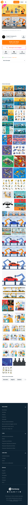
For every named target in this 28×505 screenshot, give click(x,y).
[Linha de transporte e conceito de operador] (8, 221)
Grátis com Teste (14, 42)
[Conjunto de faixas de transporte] (16, 285)
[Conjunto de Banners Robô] (8, 288)
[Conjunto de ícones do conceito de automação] (8, 140)
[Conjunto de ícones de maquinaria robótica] (8, 244)
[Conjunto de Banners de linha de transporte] (20, 164)
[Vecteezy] (2, 2)
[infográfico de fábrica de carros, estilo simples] (8, 266)
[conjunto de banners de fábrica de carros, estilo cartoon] (6, 315)
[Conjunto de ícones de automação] (8, 152)
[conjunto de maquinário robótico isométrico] (8, 256)
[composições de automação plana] (8, 91)
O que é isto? (14, 57)
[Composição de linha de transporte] (8, 208)
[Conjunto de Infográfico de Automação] (19, 152)
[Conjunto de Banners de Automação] (8, 128)
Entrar (22, 2)
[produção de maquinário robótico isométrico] (7, 187)
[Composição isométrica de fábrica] (19, 220)
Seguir (23, 37)
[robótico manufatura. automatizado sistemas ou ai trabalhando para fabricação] (8, 409)
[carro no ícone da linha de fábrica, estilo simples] (8, 276)
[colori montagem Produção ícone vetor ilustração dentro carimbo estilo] (8, 492)
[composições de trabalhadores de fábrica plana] (8, 115)
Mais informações (6, 60)
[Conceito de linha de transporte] (8, 232)
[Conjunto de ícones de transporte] (8, 397)
